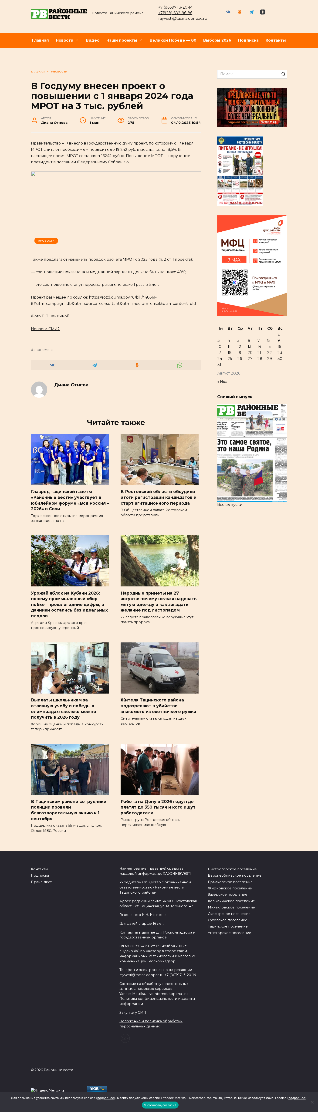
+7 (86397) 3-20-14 (175, 7)
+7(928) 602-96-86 (175, 13)
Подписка (248, 40)
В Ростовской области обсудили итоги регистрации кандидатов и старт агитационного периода (158, 497)
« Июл (223, 381)
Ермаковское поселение (230, 882)
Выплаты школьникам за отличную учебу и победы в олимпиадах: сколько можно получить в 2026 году (63, 708)
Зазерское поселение (227, 894)
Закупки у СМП (132, 1012)
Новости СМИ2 (45, 329)
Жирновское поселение (230, 888)
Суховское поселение (227, 920)
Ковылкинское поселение (231, 901)
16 (279, 346)
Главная (40, 40)
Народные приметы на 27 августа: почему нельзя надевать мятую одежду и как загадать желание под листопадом (159, 601)
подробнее (105, 1098)
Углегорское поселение (229, 933)
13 (249, 346)
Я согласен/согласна (160, 1105)
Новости (64, 40)
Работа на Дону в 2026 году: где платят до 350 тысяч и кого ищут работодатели (158, 807)
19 (239, 352)
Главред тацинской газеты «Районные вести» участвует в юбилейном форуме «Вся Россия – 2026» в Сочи (70, 500)
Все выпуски (230, 504)
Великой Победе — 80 (173, 40)
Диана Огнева (71, 385)
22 (269, 352)
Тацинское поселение (228, 926)
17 (219, 352)
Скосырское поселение (229, 914)
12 (239, 346)
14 (259, 346)
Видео (92, 40)
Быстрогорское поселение (232, 869)
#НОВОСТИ (46, 240)
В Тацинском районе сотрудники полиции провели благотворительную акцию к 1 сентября (68, 810)
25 (230, 358)
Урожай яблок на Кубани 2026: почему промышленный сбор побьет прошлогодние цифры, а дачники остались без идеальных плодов (69, 604)
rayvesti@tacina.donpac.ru (182, 18)
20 (250, 352)
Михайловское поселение (231, 907)
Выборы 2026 (217, 40)
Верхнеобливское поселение (234, 875)
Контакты (276, 40)
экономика (44, 350)
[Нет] (312, 1102)
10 (219, 346)
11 (229, 346)
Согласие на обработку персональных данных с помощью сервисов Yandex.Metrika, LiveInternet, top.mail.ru (153, 989)
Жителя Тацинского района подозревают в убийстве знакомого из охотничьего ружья (158, 705)
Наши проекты (121, 40)
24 (219, 358)
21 (259, 352)
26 (239, 358)
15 (269, 346)
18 (230, 352)
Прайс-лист (41, 882)
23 (279, 352)
